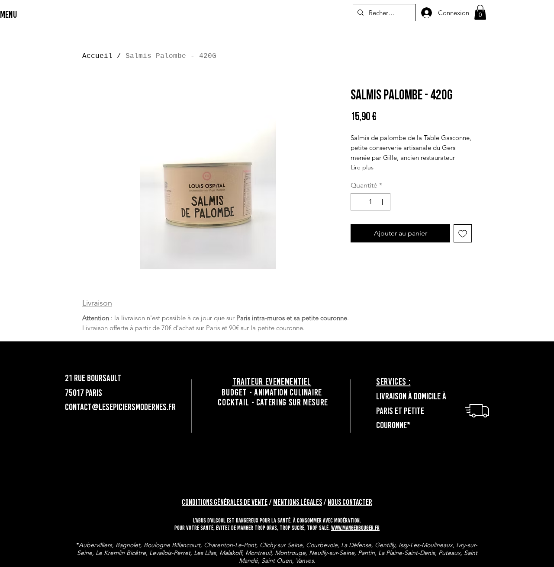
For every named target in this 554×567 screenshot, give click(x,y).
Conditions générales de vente (224, 502)
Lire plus (362, 167)
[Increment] (383, 202)
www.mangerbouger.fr (355, 528)
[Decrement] (358, 202)
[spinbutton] (370, 202)
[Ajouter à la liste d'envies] (463, 233)
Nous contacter (350, 502)
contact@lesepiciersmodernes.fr (120, 406)
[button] (480, 12)
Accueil (97, 56)
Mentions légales (297, 502)
